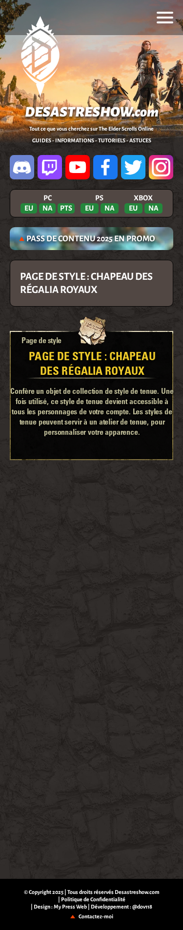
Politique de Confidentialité (93, 899)
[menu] (165, 17)
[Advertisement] (92, 492)
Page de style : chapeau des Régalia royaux (92, 363)
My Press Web (70, 907)
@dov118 (142, 907)
